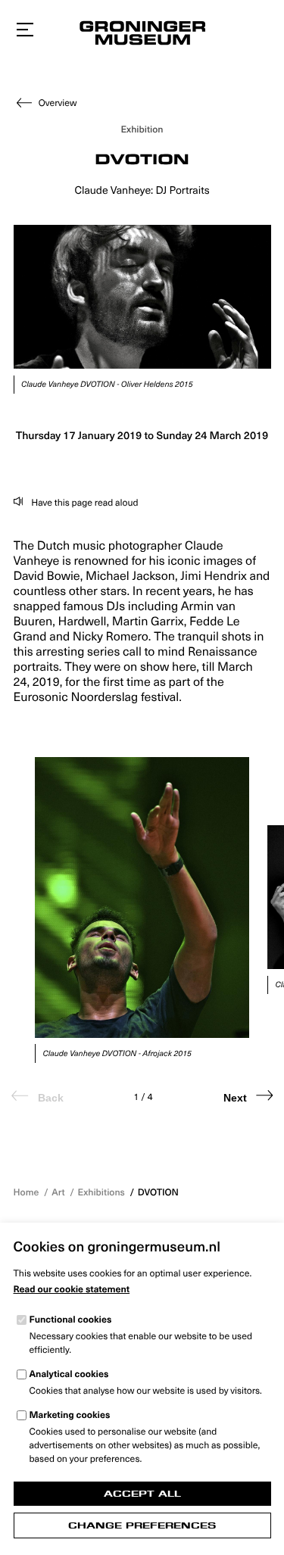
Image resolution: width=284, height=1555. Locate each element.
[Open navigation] (25, 30)
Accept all (142, 1493)
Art (57, 1192)
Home (26, 1192)
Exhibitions (101, 1192)
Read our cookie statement (72, 1289)
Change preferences (142, 1525)
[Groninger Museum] (141, 35)
